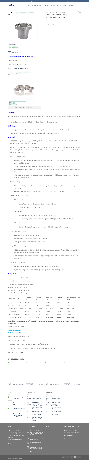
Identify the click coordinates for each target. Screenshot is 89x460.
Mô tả (9, 52)
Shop (53, 12)
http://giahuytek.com (18, 340)
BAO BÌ (54, 1)
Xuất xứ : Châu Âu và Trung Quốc (18, 68)
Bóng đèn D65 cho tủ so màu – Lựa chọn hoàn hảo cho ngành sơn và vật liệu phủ (36, 449)
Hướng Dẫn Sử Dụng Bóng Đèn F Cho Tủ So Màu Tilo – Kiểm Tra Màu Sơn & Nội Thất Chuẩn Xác (36, 432)
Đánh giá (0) (15, 52)
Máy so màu (49, 1)
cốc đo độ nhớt (60, 12)
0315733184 (19, 352)
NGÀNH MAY (61, 1)
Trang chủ (48, 12)
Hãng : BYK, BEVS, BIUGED (17, 64)
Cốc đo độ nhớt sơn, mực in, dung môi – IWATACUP (72, 385)
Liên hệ (66, 1)
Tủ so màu (26, 1)
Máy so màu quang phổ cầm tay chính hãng (35, 443)
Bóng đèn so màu (33, 1)
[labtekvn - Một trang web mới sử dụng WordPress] (15, 5)
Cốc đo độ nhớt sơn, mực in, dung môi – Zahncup (34, 385)
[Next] (81, 375)
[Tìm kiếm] (24, 5)
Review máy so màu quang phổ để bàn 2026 (36, 438)
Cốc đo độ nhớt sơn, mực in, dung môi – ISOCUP (16, 385)
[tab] (9, 52)
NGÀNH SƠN (41, 1)
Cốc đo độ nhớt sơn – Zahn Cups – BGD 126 (52, 385)
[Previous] (8, 375)
